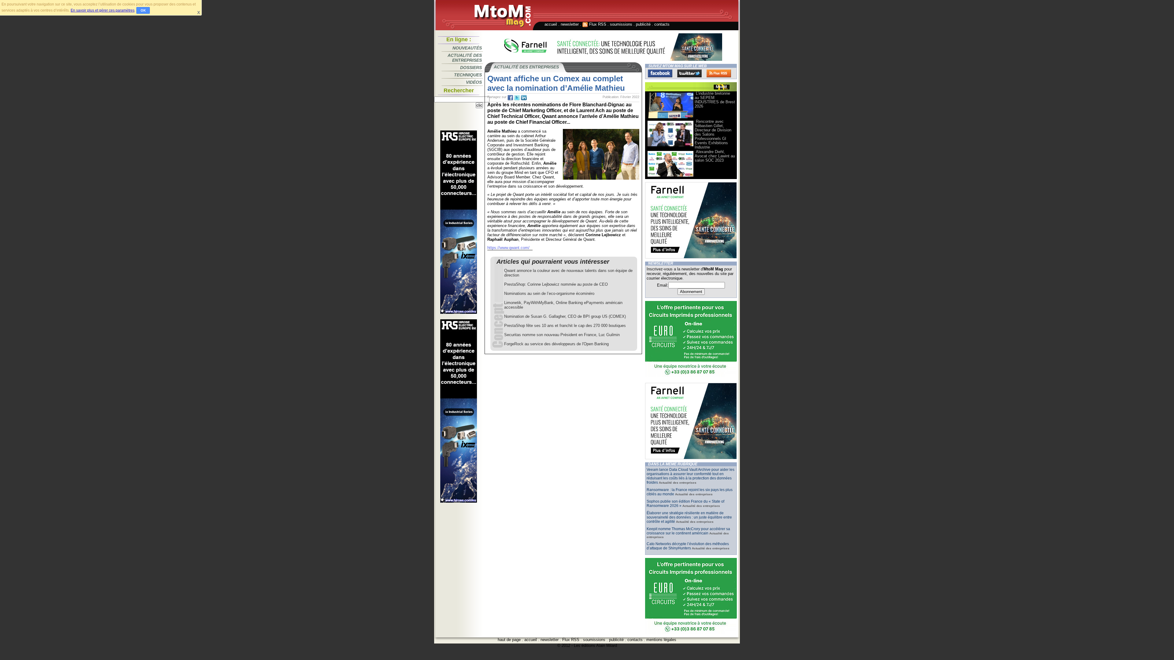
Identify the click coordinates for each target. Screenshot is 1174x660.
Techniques (468, 74)
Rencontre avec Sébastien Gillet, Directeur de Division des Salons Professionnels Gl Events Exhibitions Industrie (713, 134)
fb (510, 98)
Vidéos (474, 82)
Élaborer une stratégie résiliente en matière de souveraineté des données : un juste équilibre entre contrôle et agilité (689, 517)
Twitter (689, 73)
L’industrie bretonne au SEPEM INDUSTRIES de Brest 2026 (715, 99)
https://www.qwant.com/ (508, 247)
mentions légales (661, 639)
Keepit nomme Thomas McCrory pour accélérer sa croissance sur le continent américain (688, 531)
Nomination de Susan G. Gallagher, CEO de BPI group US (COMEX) (565, 316)
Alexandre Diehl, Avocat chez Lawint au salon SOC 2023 (715, 156)
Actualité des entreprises (465, 58)
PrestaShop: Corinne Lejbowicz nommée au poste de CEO (556, 284)
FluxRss (719, 73)
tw (517, 98)
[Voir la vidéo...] (670, 117)
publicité (643, 24)
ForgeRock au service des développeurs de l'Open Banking (556, 344)
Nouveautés (467, 48)
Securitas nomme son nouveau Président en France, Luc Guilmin (562, 334)
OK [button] (143, 10)
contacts (662, 24)
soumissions (621, 24)
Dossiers (471, 67)
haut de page (509, 639)
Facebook (660, 73)
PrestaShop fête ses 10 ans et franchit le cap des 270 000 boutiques (565, 325)
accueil (551, 24)
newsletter (570, 24)
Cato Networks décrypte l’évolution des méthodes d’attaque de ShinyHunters (688, 546)
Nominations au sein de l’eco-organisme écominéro (549, 293)
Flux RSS (597, 24)
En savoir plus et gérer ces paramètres (103, 10)
